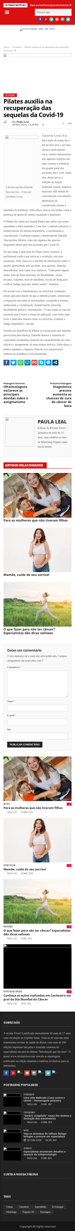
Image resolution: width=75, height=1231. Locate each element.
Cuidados (28, 1148)
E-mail (11, 715)
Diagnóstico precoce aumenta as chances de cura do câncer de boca (59, 395)
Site (9, 729)
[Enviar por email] (27, 362)
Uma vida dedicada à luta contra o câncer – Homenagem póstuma (44, 1099)
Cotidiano (17, 47)
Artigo (6, 804)
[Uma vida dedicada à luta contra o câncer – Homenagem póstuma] (12, 1100)
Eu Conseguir (57, 1207)
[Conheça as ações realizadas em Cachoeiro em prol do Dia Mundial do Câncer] (37, 966)
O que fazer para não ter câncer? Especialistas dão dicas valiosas (29, 631)
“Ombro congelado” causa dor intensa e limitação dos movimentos (47, 1117)
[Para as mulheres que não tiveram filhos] (37, 495)
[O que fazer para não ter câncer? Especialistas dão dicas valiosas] (37, 604)
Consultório (24, 1207)
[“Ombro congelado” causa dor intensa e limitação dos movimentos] (12, 1118)
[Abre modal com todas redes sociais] (55, 362)
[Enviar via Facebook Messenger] (48, 362)
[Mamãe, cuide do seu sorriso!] (37, 549)
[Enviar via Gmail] (34, 362)
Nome (11, 701)
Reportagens (45, 1212)
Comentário (14, 667)
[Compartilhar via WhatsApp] (20, 362)
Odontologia (9, 865)
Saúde (26, 1130)
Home (6, 47)
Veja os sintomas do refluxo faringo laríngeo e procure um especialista (45, 1135)
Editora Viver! (34, 1140)
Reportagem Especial (12, 991)
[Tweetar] (13, 362)
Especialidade (29, 1112)
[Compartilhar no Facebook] (6, 362)
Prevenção (8, 926)
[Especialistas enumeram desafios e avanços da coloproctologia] (12, 1153)
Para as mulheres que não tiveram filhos (35, 520)
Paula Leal (23, 121)
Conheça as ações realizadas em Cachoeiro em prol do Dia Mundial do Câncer (37, 997)
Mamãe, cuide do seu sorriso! (26, 575)
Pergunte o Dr (28, 1212)
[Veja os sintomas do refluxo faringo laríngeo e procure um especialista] (12, 1135)
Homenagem (29, 1094)
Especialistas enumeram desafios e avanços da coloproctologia (45, 1153)
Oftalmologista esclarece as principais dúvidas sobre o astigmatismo (15, 393)
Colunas (9, 1207)
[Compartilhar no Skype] (41, 362)
